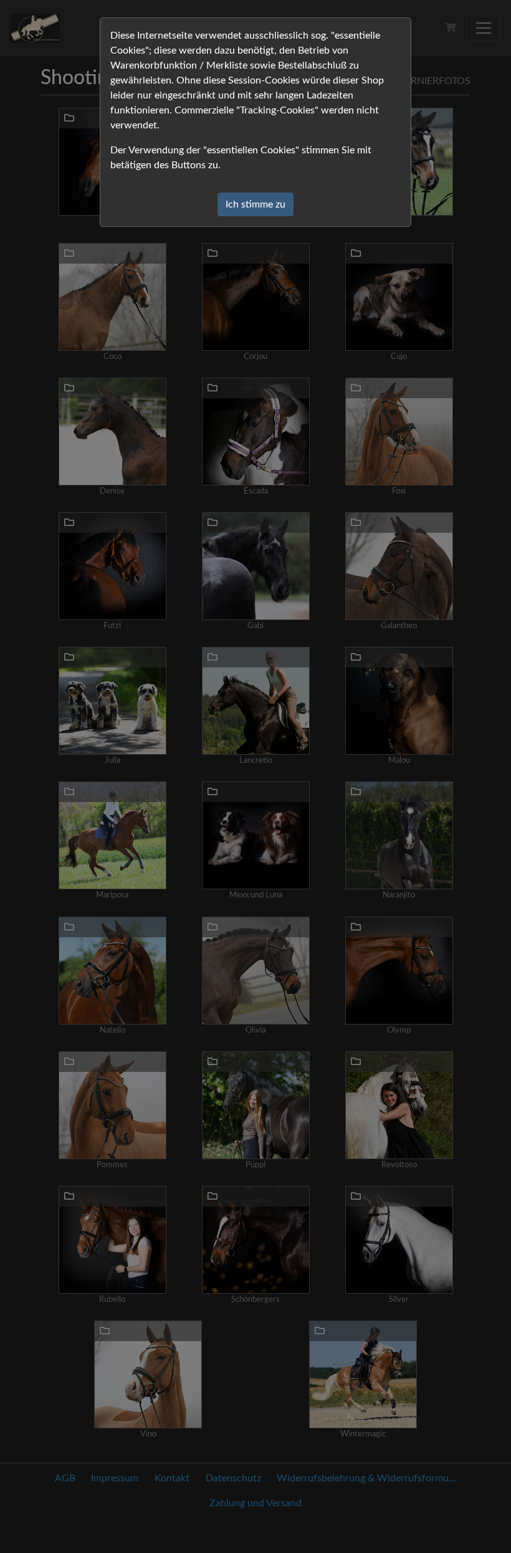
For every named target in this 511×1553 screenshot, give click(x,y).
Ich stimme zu (255, 204)
